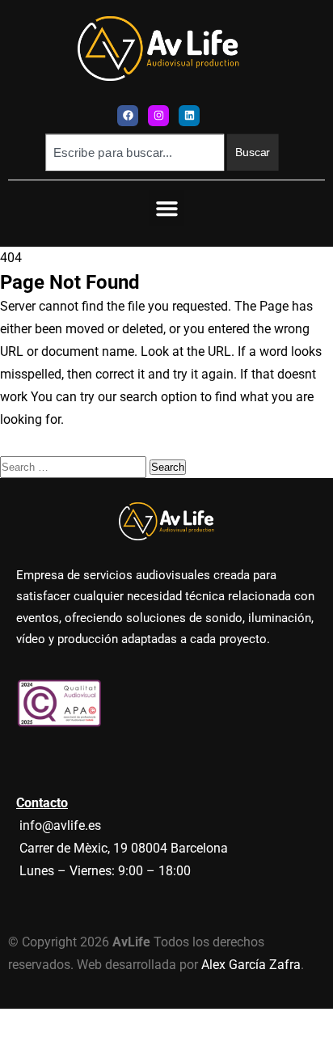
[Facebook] (127, 115)
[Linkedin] (189, 115)
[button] (166, 208)
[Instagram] (158, 115)
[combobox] (134, 151)
